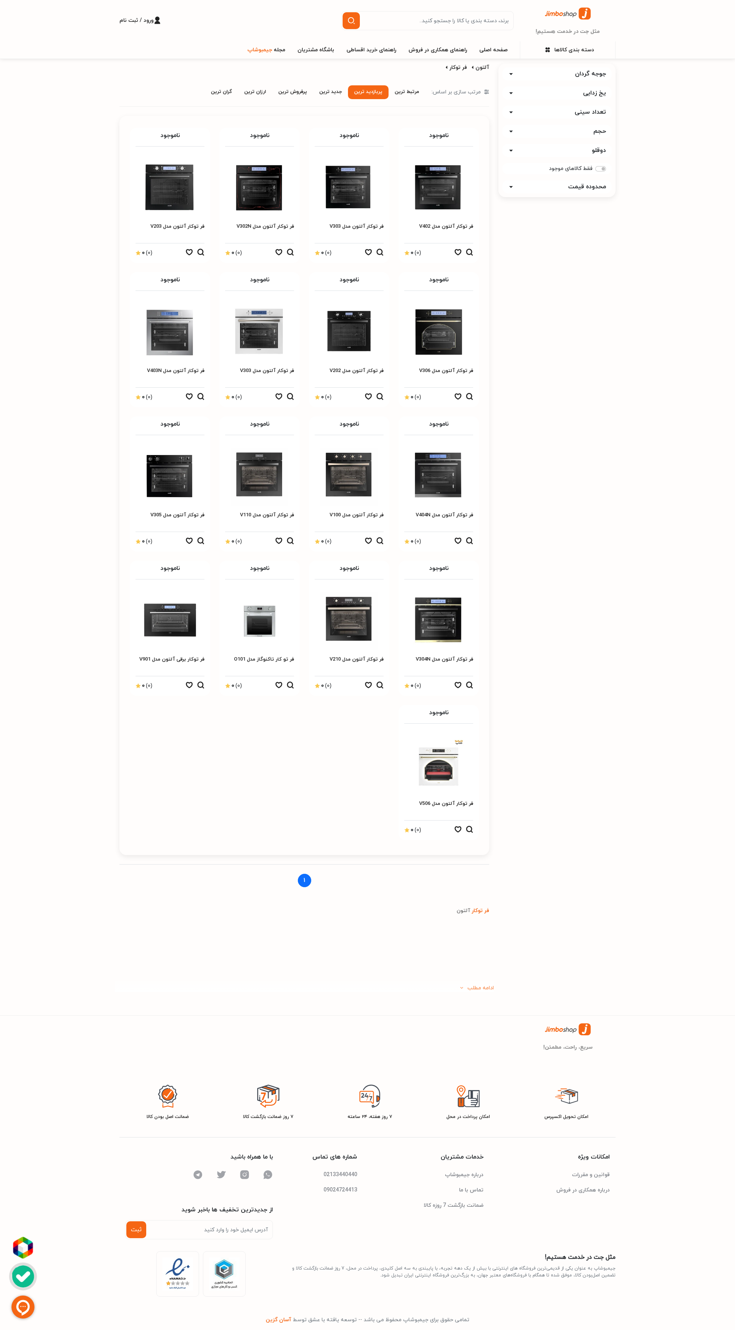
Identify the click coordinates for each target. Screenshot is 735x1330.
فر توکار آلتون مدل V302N (265, 226)
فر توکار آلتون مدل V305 (177, 515)
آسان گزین (278, 1319)
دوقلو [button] (599, 150)
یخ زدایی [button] (594, 93)
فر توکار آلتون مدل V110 (267, 515)
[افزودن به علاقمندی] (458, 254)
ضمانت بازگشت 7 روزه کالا (453, 1205)
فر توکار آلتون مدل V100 (357, 515)
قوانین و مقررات (591, 1174)
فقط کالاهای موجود (571, 168)
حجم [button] (599, 131)
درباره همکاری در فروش (583, 1190)
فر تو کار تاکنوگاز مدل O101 (264, 659)
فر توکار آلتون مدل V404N (444, 515)
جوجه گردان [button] (590, 74)
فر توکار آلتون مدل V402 (446, 226)
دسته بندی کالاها (574, 50)
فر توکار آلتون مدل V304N (444, 659)
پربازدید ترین (368, 91)
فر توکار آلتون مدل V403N (175, 370)
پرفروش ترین (292, 91)
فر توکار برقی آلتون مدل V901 (171, 659)
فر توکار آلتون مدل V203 (177, 226)
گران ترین (221, 91)
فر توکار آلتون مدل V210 (357, 659)
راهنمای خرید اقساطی (371, 50)
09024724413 (340, 1190)
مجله (266, 50)
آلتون (482, 67)
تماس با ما (471, 1190)
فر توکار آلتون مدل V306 (446, 370)
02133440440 (340, 1174)
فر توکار (458, 67)
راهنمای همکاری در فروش (437, 50)
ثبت (136, 1230)
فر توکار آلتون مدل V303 (357, 226)
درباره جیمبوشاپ (464, 1174)
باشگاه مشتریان (315, 50)
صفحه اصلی (493, 50)
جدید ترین (330, 91)
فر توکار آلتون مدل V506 (446, 803)
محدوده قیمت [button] (587, 187)
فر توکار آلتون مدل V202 (357, 370)
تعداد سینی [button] (590, 112)
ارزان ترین (255, 91)
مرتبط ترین (407, 91)
